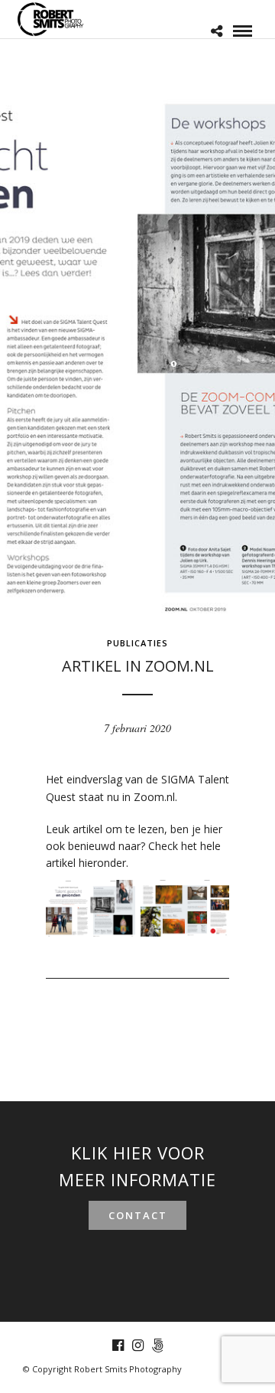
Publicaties (137, 643)
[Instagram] (137, 1345)
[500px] (157, 1345)
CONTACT (137, 1215)
